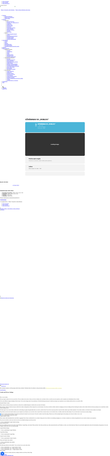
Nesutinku (4, 390)
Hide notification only (9, 455)
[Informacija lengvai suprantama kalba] (2, 83)
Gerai (1, 390)
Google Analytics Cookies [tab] (5, 416)
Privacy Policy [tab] (2, 450)
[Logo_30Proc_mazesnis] (7, 9)
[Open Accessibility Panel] (2, 453)
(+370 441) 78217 (16, 185)
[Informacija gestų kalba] (2, 84)
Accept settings (3, 455)
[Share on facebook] (55, 173)
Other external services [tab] (4, 423)
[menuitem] (56, 17)
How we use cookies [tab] (4, 397)
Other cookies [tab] (2, 443)
